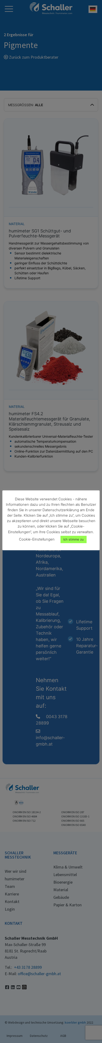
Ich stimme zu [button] (73, 539)
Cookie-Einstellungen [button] (37, 539)
